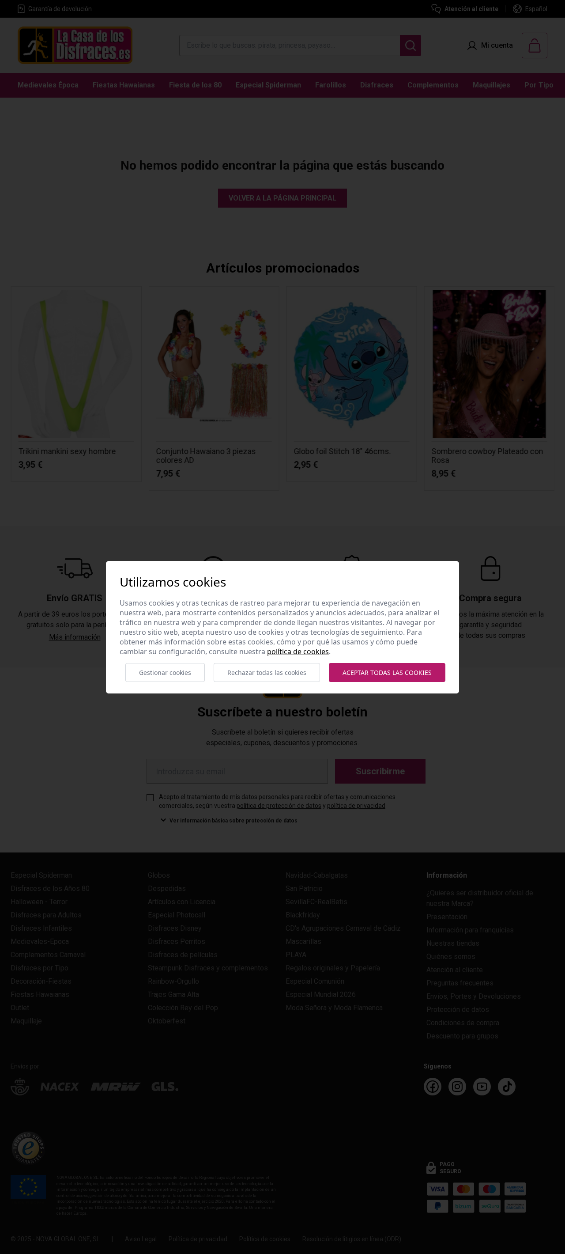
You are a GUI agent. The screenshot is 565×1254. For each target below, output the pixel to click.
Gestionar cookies (165, 672)
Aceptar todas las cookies (387, 672)
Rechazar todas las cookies (266, 672)
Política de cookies (298, 651)
